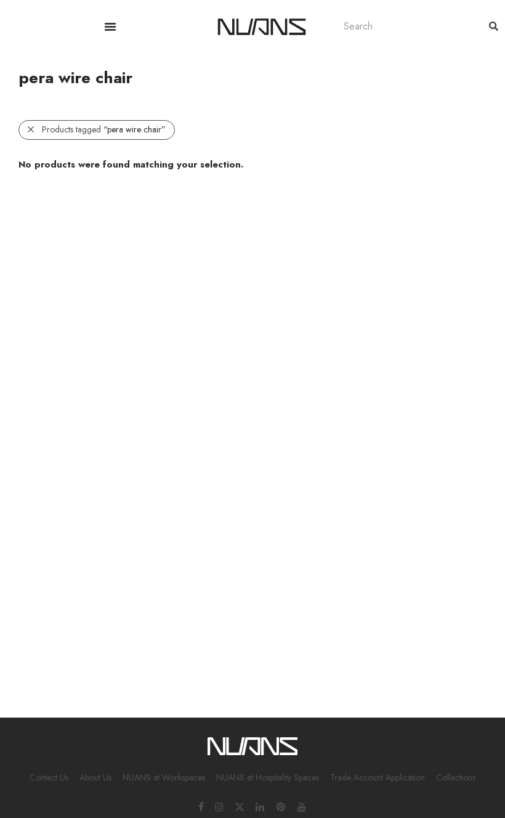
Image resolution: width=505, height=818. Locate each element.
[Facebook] (201, 806)
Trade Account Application (377, 777)
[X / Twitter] (239, 806)
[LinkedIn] (260, 806)
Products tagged (104, 129)
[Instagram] (219, 806)
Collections (455, 777)
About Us (95, 777)
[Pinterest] (281, 806)
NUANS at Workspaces (164, 777)
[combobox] (404, 26)
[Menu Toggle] (110, 26)
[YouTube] (302, 806)
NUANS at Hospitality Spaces (267, 777)
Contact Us (49, 777)
